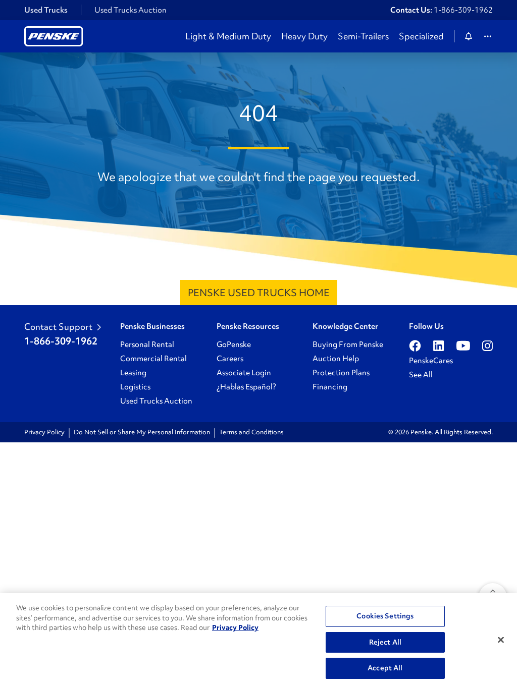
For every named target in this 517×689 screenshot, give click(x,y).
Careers (230, 359)
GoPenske (234, 344)
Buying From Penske (348, 344)
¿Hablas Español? (246, 387)
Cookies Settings (384, 615)
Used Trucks (46, 10)
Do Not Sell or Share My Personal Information (142, 432)
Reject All (385, 642)
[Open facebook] (415, 345)
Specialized (421, 36)
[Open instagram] (487, 345)
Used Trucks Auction (130, 10)
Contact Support (58, 326)
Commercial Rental (153, 359)
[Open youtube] (463, 345)
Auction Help (336, 359)
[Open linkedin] (438, 345)
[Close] (501, 640)
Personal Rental (147, 344)
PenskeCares (431, 361)
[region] (258, 641)
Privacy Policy (44, 432)
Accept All (385, 667)
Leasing (133, 373)
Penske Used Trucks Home (259, 292)
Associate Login (244, 373)
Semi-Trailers (363, 36)
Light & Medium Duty (228, 36)
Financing (330, 387)
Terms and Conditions (251, 432)
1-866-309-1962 (463, 10)
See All (421, 375)
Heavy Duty (304, 36)
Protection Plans (341, 373)
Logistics (135, 387)
